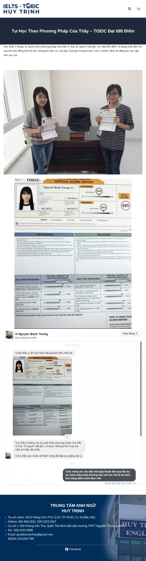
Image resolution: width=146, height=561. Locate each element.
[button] (129, 9)
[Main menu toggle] (138, 9)
